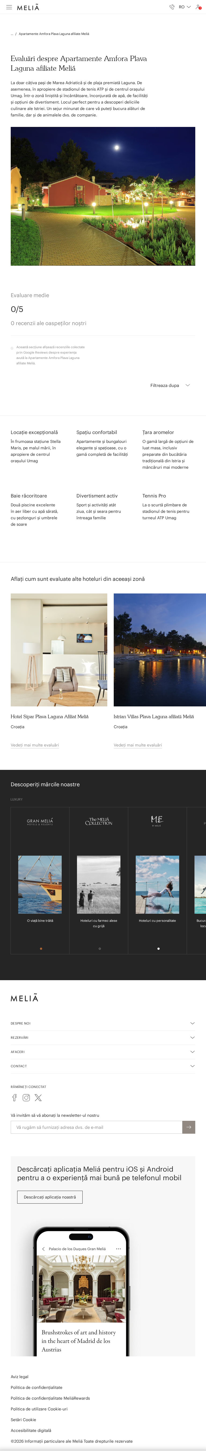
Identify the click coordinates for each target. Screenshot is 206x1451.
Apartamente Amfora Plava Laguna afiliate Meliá (54, 34)
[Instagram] (26, 1097)
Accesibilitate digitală (31, 1430)
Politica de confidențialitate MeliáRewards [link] (50, 1398)
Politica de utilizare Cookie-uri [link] (39, 1408)
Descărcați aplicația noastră (50, 1197)
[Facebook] (14, 1097)
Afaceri (17, 1052)
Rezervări (19, 1038)
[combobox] (185, 7)
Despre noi (20, 1023)
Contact (19, 1066)
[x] (38, 1097)
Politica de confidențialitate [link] (36, 1387)
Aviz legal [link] (19, 1376)
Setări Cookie (23, 1419)
